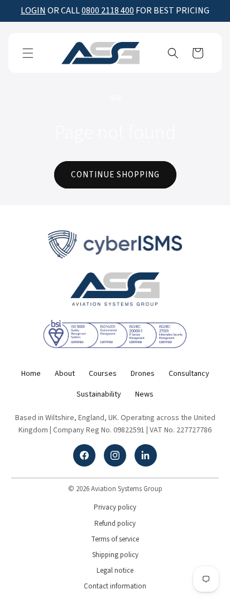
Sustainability (98, 394)
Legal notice (115, 571)
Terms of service (115, 539)
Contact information (115, 586)
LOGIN (33, 10)
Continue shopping (115, 175)
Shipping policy (115, 555)
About (65, 373)
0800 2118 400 (108, 10)
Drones (143, 373)
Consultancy (189, 373)
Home (31, 373)
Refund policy (115, 524)
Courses (103, 373)
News (144, 394)
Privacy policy (115, 507)
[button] (28, 53)
